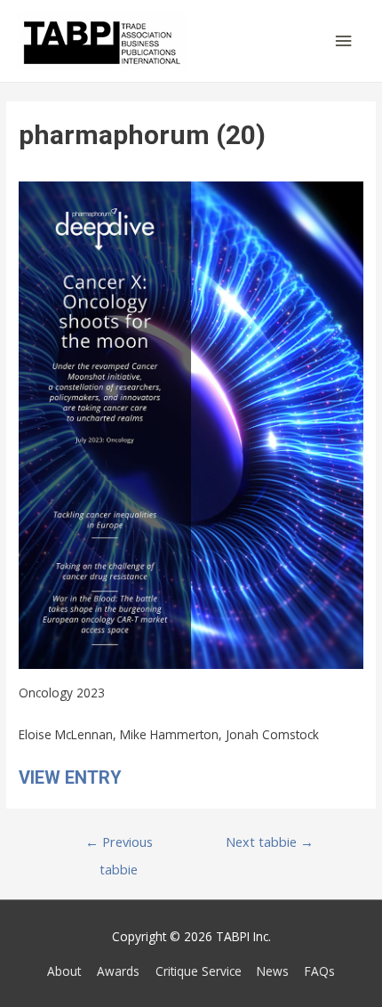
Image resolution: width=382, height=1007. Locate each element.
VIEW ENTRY (70, 777)
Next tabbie (270, 841)
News (273, 971)
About (64, 971)
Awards (118, 971)
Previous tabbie (119, 845)
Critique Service (198, 971)
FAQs (320, 971)
